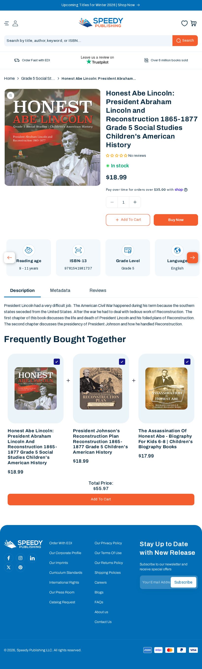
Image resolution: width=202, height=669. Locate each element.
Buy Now (176, 220)
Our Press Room (61, 592)
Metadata (60, 290)
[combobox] (101, 40)
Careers (101, 582)
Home (9, 78)
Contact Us (103, 622)
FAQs (99, 602)
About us (101, 612)
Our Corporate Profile (65, 553)
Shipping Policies (108, 572)
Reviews (97, 290)
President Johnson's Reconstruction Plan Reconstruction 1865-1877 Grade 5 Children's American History (100, 441)
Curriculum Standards (65, 572)
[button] (6, 23)
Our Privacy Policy (108, 543)
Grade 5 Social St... (38, 78)
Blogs (99, 592)
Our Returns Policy (109, 563)
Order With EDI (60, 543)
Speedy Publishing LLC (34, 650)
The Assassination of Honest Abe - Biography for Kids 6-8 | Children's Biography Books (165, 438)
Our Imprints (58, 563)
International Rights (64, 582)
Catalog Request (62, 602)
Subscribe (183, 582)
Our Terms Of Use (108, 553)
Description (22, 290)
